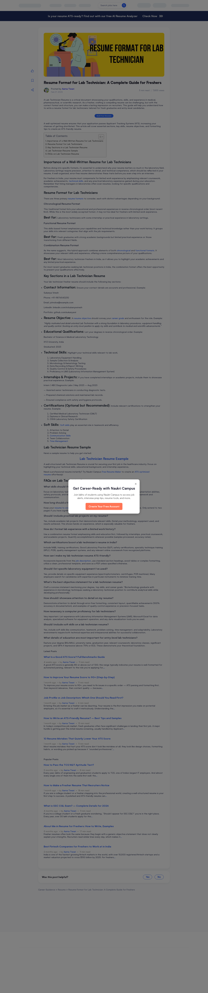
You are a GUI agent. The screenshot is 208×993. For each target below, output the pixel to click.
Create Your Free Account (104, 506)
